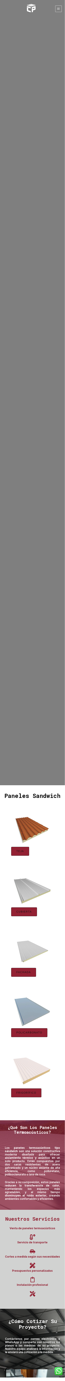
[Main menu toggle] (58, 9)
